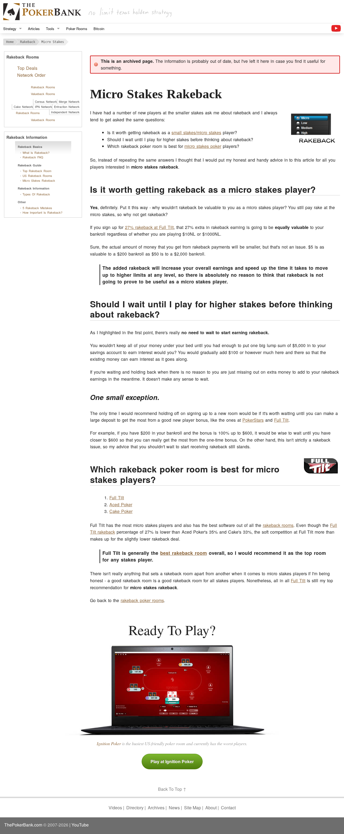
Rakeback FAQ (33, 157)
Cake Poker (120, 511)
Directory (135, 807)
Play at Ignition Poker (172, 761)
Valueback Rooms (43, 94)
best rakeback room (183, 552)
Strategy (9, 28)
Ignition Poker (109, 743)
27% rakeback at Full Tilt (149, 227)
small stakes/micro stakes (196, 132)
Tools (50, 28)
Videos (115, 807)
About (211, 807)
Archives (156, 807)
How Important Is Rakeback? (42, 212)
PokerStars (253, 420)
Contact (228, 807)
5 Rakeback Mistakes (37, 208)
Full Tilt (281, 420)
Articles (34, 28)
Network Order (31, 75)
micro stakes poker (202, 146)
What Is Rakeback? (36, 152)
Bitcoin (99, 28)
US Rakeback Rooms (37, 175)
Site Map (192, 807)
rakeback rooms (278, 525)
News (174, 807)
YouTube (80, 825)
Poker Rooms (76, 28)
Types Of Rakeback (36, 194)
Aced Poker (120, 504)
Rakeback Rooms (43, 87)
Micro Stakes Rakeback (39, 180)
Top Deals (27, 68)
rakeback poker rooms (142, 600)
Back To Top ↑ (172, 789)
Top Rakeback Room (37, 171)
